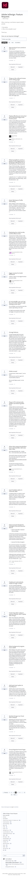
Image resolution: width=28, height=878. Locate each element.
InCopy (4, 828)
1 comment (11, 98)
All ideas (4, 817)
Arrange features (13, 332)
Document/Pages (6, 823)
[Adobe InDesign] (5, 5)
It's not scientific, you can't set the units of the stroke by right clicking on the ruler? (17, 303)
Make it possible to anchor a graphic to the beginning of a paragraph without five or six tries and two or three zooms (17, 162)
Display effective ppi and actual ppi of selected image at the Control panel (17, 117)
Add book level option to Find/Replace (16, 686)
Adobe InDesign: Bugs (10, 860)
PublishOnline (5, 840)
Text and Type (5, 848)
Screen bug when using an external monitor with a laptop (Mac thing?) (17, 614)
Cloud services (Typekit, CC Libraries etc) (10, 820)
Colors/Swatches (6, 821)
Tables (4, 846)
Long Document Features (7, 833)
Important (21, 67)
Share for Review (6, 843)
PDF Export (5, 836)
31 (24, 792)
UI (14, 60)
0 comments (11, 60)
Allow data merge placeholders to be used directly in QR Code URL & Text (18, 448)
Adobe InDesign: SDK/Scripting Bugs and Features (15, 864)
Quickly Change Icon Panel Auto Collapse (16, 716)
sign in (13, 807)
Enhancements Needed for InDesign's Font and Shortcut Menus (17, 526)
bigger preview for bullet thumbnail (16, 273)
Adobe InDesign (5, 873)
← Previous (5, 792)
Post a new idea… (6, 815)
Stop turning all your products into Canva (17, 48)
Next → (15, 794)
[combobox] (13, 855)
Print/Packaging (6, 838)
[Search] (24, 855)
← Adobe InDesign (4, 18)
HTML (4, 826)
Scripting (4, 841)
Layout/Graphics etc (6, 831)
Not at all (13, 67)
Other (4, 835)
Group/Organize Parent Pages (17, 749)
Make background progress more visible (16, 647)
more (19, 350)
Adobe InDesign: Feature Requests (12, 862)
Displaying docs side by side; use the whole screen (17, 233)
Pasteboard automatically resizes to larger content (16, 582)
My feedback (17, 42)
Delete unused (13, 371)
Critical (13, 69)
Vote (4, 51)
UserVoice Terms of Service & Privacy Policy (15, 873)
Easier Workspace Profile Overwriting (16, 200)
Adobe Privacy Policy (16, 874)
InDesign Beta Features (10, 866)
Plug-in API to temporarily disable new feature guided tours (16, 403)
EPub (4, 825)
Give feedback (9, 859)
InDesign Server (6, 830)
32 (11, 794)
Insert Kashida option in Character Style (15, 490)
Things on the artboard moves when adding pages (17, 79)
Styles (4, 845)
